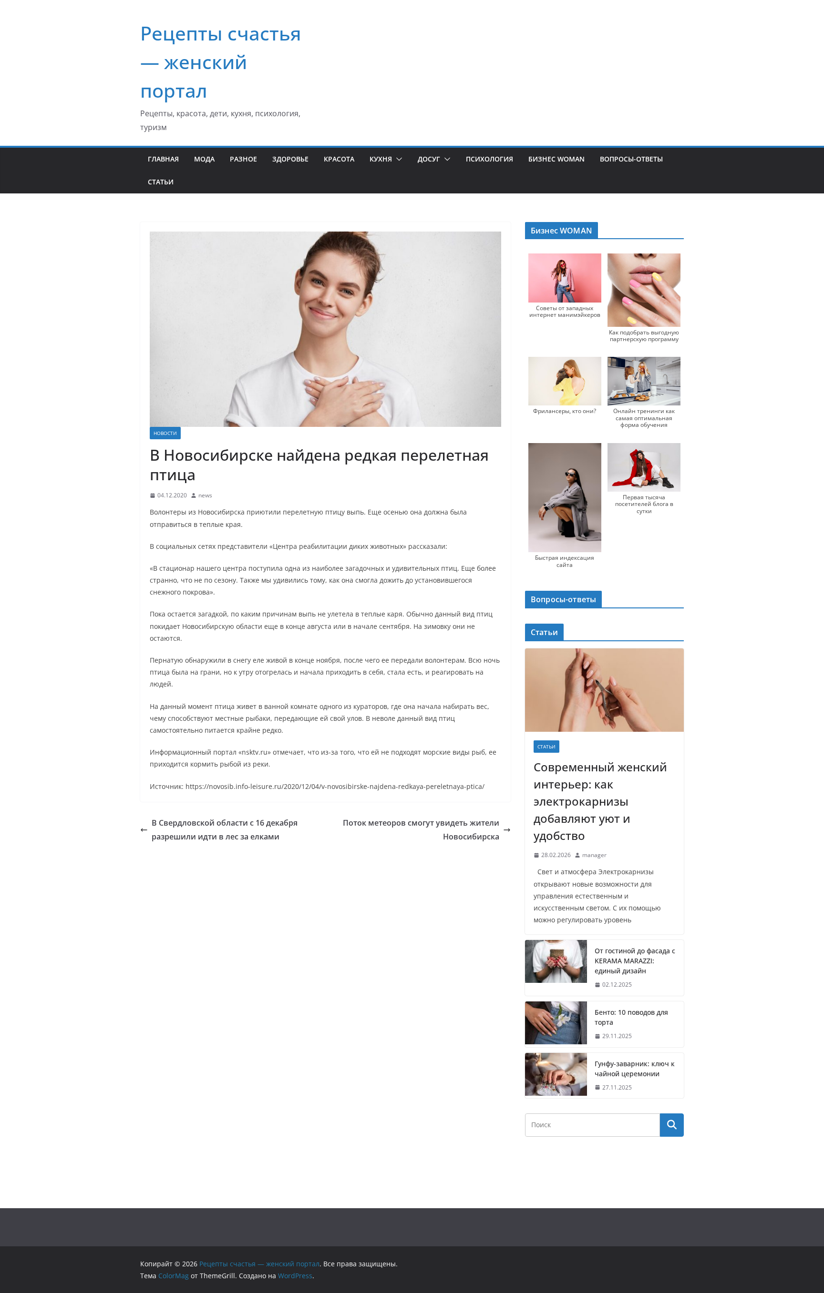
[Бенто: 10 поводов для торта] (556, 1024)
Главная (163, 158)
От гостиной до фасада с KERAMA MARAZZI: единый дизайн (635, 960)
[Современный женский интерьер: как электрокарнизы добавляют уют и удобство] (604, 690)
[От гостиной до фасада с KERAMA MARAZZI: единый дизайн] (556, 968)
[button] (397, 159)
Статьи (161, 181)
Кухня (381, 158)
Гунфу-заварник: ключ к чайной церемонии (635, 1068)
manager (594, 855)
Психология (489, 158)
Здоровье (290, 158)
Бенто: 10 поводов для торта (631, 1017)
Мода (204, 158)
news (205, 495)
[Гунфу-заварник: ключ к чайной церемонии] (556, 1076)
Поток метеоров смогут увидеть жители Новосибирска (421, 830)
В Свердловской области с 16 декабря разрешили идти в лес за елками (225, 830)
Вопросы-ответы (631, 158)
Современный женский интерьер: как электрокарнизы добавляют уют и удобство (600, 801)
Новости (165, 433)
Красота (339, 158)
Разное (243, 158)
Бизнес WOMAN (556, 158)
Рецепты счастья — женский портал (220, 61)
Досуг (429, 158)
